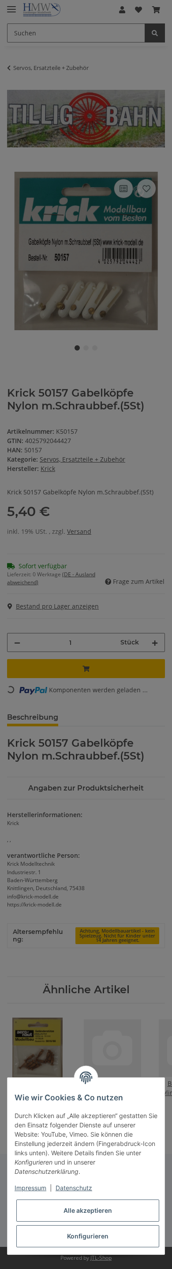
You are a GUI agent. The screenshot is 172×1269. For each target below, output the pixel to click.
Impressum (30, 1188)
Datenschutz (74, 1188)
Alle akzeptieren (88, 1210)
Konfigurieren (87, 1236)
